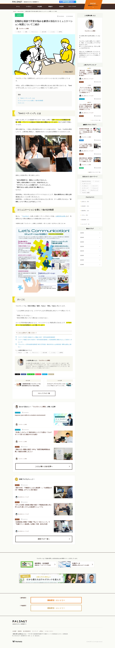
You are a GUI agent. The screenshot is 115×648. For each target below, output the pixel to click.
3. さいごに (21, 103)
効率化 (60, 31)
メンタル (52, 31)
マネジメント (34, 31)
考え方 (19, 31)
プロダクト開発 (86, 192)
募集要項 (20, 631)
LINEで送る (30, 374)
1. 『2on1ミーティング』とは (26, 98)
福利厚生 (81, 140)
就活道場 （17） (85, 219)
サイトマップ (35, 631)
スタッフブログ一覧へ (96, 120)
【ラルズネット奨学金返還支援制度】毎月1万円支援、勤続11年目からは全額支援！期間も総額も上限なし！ (44, 345)
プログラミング (94, 190)
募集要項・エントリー (56, 600)
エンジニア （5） (85, 224)
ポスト (17, 374)
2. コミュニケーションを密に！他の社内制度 (30, 100)
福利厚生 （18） (85, 210)
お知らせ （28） (85, 201)
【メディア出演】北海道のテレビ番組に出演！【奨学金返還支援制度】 (37, 337)
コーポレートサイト (49, 631)
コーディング (85, 188)
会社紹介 (19, 15)
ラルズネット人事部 (24, 28)
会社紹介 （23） (85, 206)
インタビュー (85, 185)
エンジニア (17, 412)
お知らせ (17, 446)
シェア (23, 374)
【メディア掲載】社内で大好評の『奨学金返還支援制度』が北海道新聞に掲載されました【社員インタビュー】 (45, 341)
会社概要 (14, 631)
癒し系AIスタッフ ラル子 (23, 497)
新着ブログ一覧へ (44, 539)
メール (51, 374)
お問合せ (41, 631)
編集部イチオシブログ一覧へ (95, 172)
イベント (97, 181)
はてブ (44, 374)
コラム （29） (84, 215)
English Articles (86, 181)
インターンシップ (86, 183)
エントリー (95, 185)
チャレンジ (95, 188)
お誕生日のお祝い (61, 216)
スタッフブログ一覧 (44, 393)
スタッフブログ (21, 11)
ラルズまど (25, 216)
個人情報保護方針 (27, 631)
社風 (26, 31)
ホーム (14, 11)
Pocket (38, 374)
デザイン (84, 190)
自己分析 (44, 31)
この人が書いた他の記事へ (44, 466)
